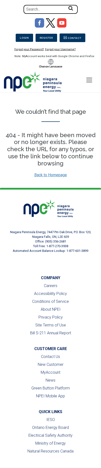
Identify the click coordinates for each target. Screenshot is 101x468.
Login (24, 37)
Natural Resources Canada (50, 451)
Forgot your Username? (60, 49)
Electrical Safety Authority (50, 435)
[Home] (35, 81)
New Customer (50, 364)
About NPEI (51, 309)
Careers (50, 285)
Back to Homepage (50, 175)
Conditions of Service (50, 301)
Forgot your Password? (29, 49)
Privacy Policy (50, 317)
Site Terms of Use (50, 325)
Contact (74, 38)
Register (46, 37)
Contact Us (50, 356)
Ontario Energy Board (50, 427)
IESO (50, 419)
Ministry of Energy (50, 443)
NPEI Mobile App (50, 396)
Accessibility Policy (50, 293)
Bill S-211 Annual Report (50, 333)
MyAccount (50, 372)
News (50, 380)
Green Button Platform (50, 388)
